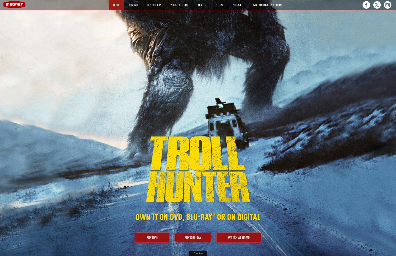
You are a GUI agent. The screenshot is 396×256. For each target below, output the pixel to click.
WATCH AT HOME (239, 237)
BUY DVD (152, 237)
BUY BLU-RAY (192, 237)
